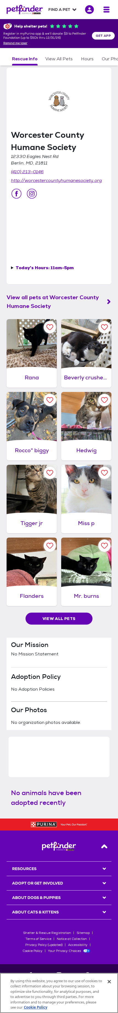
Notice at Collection (72, 939)
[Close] (109, 982)
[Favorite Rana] (50, 327)
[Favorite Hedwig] (104, 400)
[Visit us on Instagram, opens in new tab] (31, 193)
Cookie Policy (33, 951)
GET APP (103, 36)
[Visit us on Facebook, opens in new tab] (16, 193)
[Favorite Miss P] (104, 473)
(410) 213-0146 (27, 172)
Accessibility (78, 945)
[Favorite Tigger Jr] (50, 473)
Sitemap (83, 933)
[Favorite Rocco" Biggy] (50, 400)
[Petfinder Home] (25, 9)
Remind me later (15, 43)
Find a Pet (59, 9)
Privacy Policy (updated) (44, 945)
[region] (59, 993)
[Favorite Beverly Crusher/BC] (104, 327)
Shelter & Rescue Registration (47, 933)
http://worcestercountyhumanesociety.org (56, 180)
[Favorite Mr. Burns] (104, 546)
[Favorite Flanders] (50, 546)
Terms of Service (38, 939)
